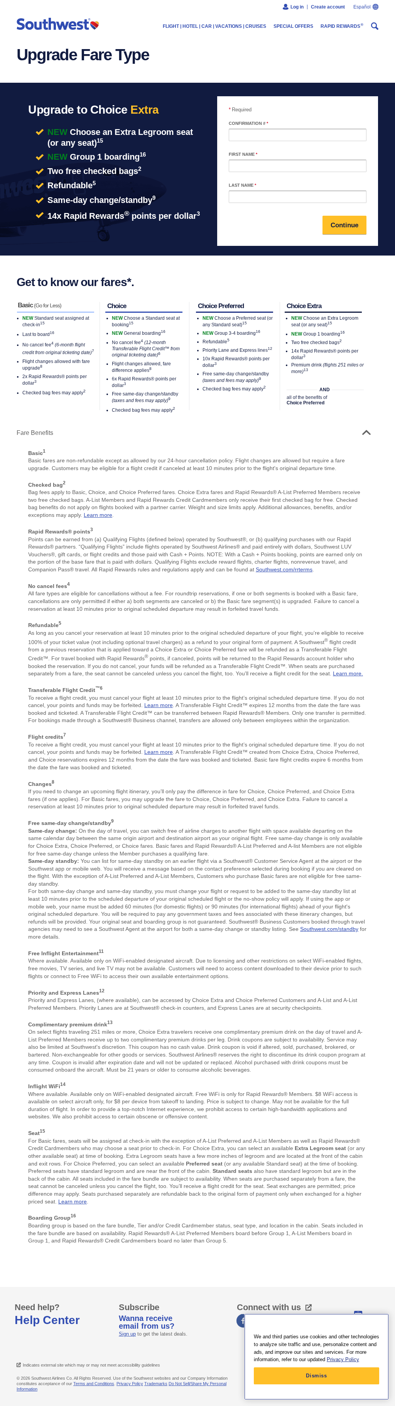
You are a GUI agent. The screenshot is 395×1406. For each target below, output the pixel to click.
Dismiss (316, 1376)
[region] (316, 1357)
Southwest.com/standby (329, 929)
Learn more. (348, 673)
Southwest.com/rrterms (284, 569)
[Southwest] (60, 24)
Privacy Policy (129, 1383)
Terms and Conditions (93, 1383)
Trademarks (155, 1383)
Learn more (98, 515)
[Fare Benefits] (364, 432)
